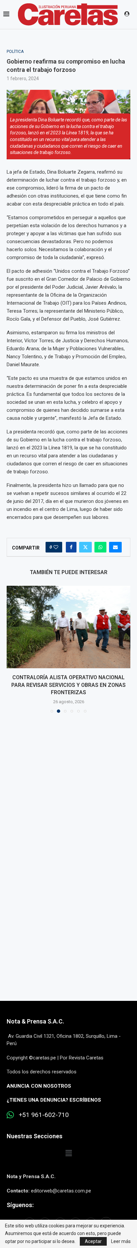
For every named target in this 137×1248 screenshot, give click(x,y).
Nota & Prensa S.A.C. (35, 1021)
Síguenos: (20, 1204)
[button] (12, 649)
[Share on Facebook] (71, 547)
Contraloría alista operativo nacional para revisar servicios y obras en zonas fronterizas (68, 685)
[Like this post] (56, 547)
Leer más (121, 1241)
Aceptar (93, 1241)
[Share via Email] (115, 547)
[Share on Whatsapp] (100, 547)
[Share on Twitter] (85, 547)
